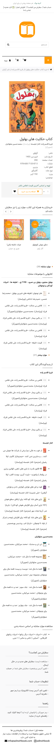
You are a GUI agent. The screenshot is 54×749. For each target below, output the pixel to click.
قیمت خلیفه (37, 343)
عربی (15, 638)
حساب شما (47, 7)
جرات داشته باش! (14, 244)
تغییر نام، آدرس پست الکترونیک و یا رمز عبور (28, 690)
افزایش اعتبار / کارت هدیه (14, 7)
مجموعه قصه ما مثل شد (32, 556)
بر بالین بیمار (36, 318)
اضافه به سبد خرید (28, 191)
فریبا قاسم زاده (47, 144)
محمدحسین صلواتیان (13, 144)
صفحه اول (39, 730)
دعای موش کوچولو (40, 244)
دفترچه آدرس (41, 694)
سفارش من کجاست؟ (34, 7)
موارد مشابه (46, 266)
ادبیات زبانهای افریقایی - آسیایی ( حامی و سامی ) (26, 636)
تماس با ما (27, 10)
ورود (6, 60)
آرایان (35, 153)
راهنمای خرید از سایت (38, 716)
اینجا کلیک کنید (14, 712)
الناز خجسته (35, 144)
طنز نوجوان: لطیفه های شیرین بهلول (27, 293)
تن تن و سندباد (35, 544)
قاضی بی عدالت (35, 305)
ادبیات (38, 634)
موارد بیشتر (42, 355)
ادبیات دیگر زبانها (26, 634)
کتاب (45, 634)
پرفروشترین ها (17, 730)
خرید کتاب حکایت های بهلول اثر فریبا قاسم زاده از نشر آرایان (25, 69)
